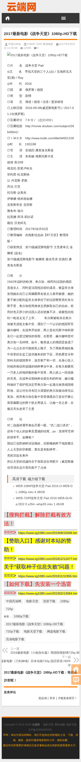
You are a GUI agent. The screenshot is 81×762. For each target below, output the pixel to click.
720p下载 (12, 631)
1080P (30, 44)
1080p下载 (21, 616)
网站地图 (60, 724)
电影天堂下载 (33, 631)
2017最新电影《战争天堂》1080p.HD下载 (34, 624)
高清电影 (48, 44)
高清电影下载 (15, 639)
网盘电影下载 (56, 631)
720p (9, 609)
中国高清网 (13, 601)
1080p (64, 601)
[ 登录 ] (52, 698)
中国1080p (14, 44)
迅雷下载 (49, 601)
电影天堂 (32, 601)
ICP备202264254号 (40, 729)
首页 (7, 18)
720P (38, 44)
